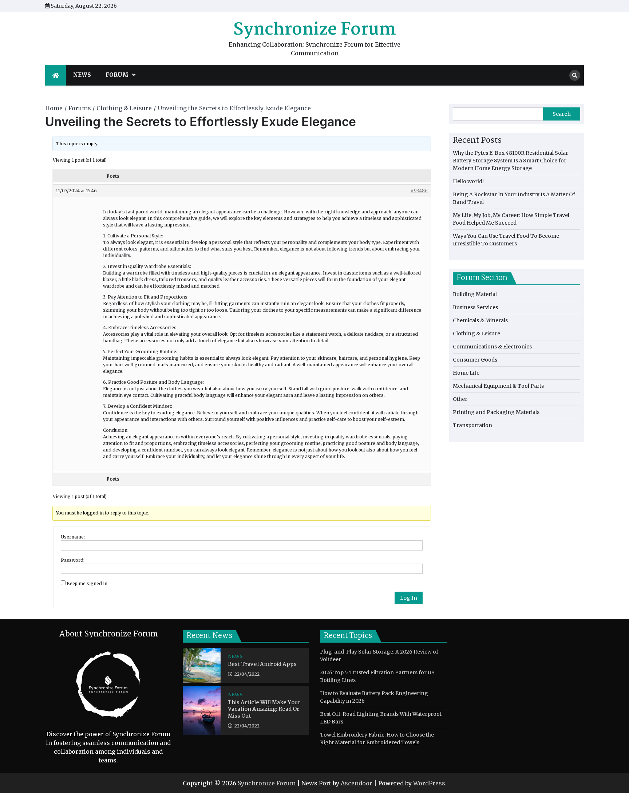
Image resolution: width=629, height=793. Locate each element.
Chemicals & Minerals (480, 320)
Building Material (475, 294)
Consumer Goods (475, 359)
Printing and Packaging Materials (496, 412)
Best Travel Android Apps (262, 664)
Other (460, 399)
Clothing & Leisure (476, 333)
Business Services (475, 307)
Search (562, 114)
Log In (408, 598)
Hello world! (468, 181)
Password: (72, 560)
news (82, 74)
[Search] (574, 75)
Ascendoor (356, 783)
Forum (117, 74)
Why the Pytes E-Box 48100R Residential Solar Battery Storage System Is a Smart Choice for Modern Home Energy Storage (510, 160)
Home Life (466, 373)
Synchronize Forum (314, 30)
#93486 (419, 190)
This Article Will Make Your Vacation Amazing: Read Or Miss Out (264, 709)
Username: (73, 537)
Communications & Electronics (492, 346)
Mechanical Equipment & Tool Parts (498, 386)
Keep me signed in (87, 583)
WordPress (429, 783)
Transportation (472, 425)
